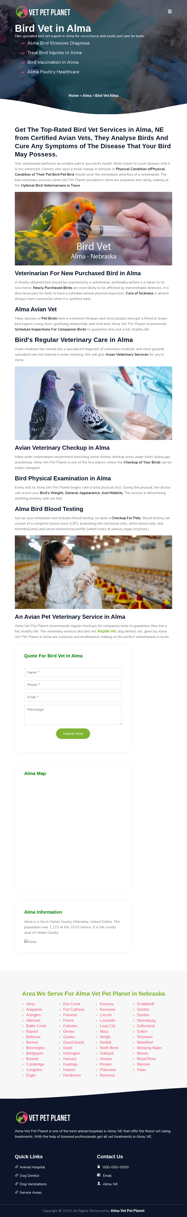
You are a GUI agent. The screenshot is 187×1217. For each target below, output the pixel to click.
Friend (68, 1020)
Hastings (70, 1064)
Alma (87, 96)
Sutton (142, 1031)
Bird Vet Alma (106, 96)
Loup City (107, 1026)
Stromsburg (146, 1020)
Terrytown (145, 1037)
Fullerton (70, 1026)
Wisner (142, 1053)
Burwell (32, 1059)
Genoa (68, 1031)
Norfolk (106, 1042)
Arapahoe (34, 1009)
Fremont (70, 1015)
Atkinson (33, 1020)
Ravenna (107, 1075)
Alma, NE (110, 1184)
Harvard (69, 1059)
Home (74, 96)
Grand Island (73, 1042)
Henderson (72, 1075)
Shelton (143, 1009)
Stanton (143, 1015)
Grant (67, 1048)
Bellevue (33, 1037)
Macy (104, 1031)
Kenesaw (107, 1009)
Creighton (34, 1070)
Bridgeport (34, 1053)
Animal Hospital (32, 1167)
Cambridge (35, 1064)
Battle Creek (36, 1026)
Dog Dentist (29, 1175)
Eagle (31, 1075)
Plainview (108, 1070)
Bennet (32, 1042)
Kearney (107, 1004)
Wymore (143, 1064)
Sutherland (146, 1026)
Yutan (141, 1070)
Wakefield (145, 1042)
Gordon (69, 1037)
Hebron (69, 1070)
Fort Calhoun (73, 1009)
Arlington (33, 1015)
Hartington (71, 1053)
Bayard (32, 1031)
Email (107, 1175)
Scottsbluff (145, 1004)
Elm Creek (71, 1004)
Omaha (106, 1059)
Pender (106, 1064)
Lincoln (106, 1015)
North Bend (109, 1048)
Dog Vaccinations (33, 1184)
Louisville (107, 1020)
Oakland (107, 1053)
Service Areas (31, 1192)
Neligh (105, 1037)
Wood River (146, 1059)
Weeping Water (149, 1048)
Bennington (35, 1048)
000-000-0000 (116, 1167)
